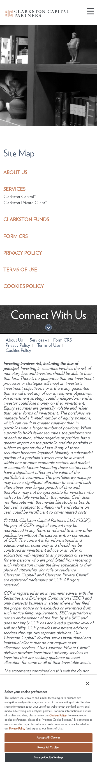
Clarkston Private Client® (25, 203)
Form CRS (62, 340)
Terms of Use (48, 345)
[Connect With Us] (48, 328)
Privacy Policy (18, 345)
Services (37, 340)
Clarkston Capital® (19, 197)
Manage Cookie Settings (48, 757)
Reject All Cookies (48, 747)
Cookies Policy (18, 350)
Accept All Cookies (48, 737)
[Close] (84, 682)
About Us (14, 340)
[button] (90, 11)
